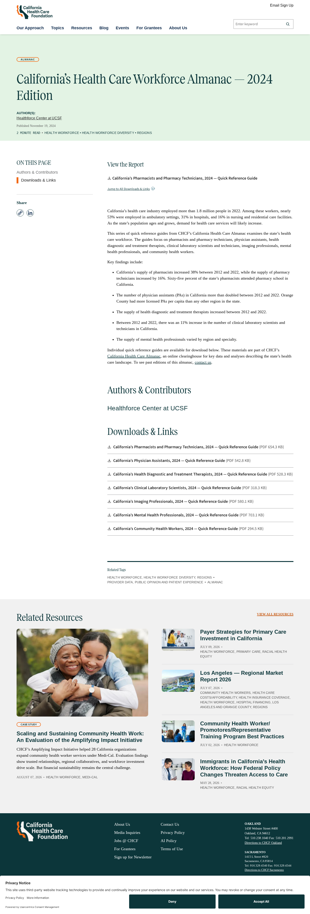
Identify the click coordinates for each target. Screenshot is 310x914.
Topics (57, 28)
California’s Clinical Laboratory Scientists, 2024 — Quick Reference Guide (177, 488)
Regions (144, 133)
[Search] (287, 24)
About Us (178, 28)
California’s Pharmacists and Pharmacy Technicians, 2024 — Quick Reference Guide (184, 178)
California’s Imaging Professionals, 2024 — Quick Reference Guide (171, 501)
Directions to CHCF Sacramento (264, 870)
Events (122, 28)
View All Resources (275, 614)
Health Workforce (61, 133)
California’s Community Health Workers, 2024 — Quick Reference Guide (176, 529)
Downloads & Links (38, 180)
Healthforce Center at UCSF (39, 118)
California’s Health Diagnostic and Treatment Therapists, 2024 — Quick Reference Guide (190, 474)
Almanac (28, 59)
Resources (81, 28)
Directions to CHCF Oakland (263, 843)
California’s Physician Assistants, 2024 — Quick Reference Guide (169, 460)
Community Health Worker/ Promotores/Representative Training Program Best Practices (242, 730)
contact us (203, 362)
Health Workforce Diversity (108, 133)
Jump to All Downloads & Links (128, 189)
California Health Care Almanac (133, 356)
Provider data (120, 582)
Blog (103, 28)
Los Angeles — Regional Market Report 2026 (241, 676)
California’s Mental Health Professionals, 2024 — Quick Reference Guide (176, 515)
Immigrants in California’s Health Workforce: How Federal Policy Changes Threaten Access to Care (244, 768)
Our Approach (30, 28)
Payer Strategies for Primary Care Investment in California (243, 635)
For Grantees (149, 28)
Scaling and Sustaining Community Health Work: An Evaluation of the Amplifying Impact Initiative (80, 736)
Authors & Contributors (37, 172)
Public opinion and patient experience (169, 582)
